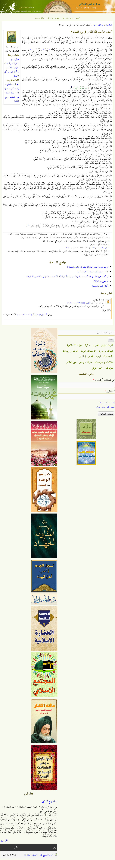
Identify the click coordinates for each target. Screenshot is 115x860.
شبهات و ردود (40, 18)
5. (108, 251)
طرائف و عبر (98, 25)
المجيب (78, 18)
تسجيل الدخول (41, 315)
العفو (9, 84)
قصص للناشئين (86, 356)
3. (108, 244)
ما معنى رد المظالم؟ (101, 281)
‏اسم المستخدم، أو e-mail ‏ (104, 380)
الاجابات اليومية (88, 350)
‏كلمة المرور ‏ (110, 391)
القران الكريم (103, 248)
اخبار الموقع (97, 368)
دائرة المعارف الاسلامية (78, 345)
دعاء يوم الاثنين (49, 801)
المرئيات (109, 368)
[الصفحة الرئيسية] (57, 13)
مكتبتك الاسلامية (104, 356)
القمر (92, 248)
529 (67, 248)
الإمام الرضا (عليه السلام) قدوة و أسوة (92, 272)
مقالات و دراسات (54, 18)
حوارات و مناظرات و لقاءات (11, 61)
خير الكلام (71, 362)
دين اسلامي (98, 299)
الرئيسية (109, 25)
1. (108, 234)
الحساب (16, 84)
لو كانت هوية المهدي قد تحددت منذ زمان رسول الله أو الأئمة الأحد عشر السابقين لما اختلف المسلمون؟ (67, 277)
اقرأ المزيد (3, 840)
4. (108, 248)
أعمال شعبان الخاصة (100, 286)
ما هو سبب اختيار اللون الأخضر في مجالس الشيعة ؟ (87, 267)
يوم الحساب (14, 97)
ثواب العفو (15, 89)
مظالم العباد (10, 93)
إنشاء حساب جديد (24, 315)
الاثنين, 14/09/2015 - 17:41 (79, 303)
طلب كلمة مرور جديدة (105, 407)
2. (108, 241)
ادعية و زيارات (68, 18)
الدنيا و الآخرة (12, 68)
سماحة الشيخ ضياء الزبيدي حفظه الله (38, 855)
